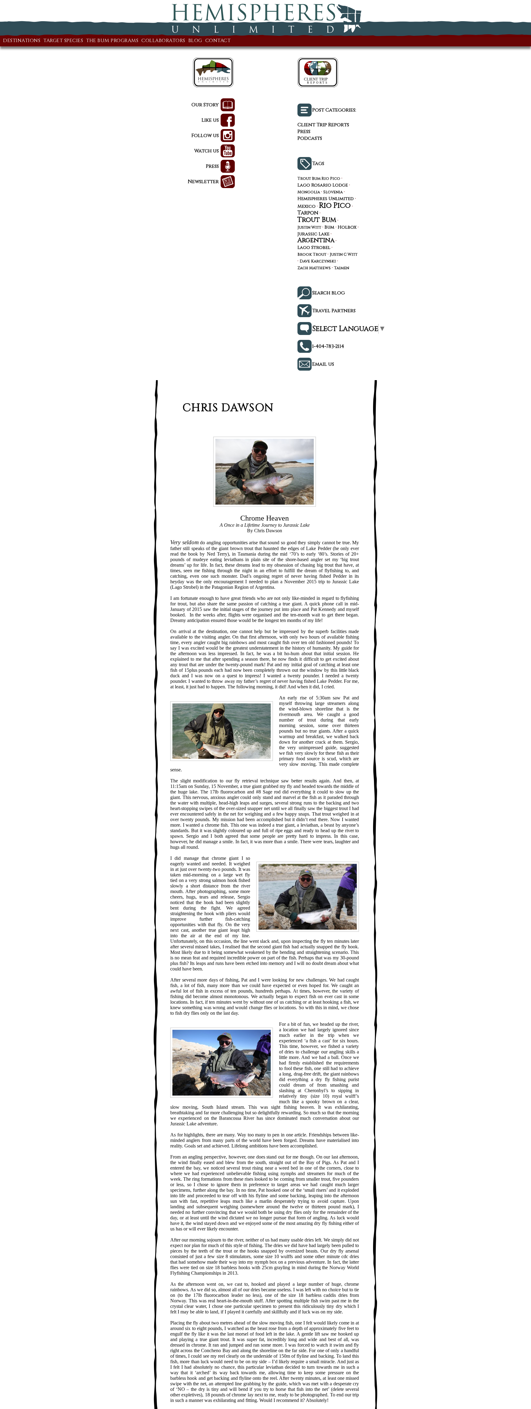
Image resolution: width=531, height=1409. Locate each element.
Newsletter (203, 181)
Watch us (206, 150)
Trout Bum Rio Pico (318, 179)
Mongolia (308, 193)
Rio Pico (335, 205)
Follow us (205, 135)
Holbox (347, 227)
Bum (329, 227)
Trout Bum (316, 219)
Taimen (341, 268)
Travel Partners (334, 310)
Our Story (205, 104)
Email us (323, 364)
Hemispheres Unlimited (325, 199)
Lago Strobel (313, 248)
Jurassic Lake (313, 234)
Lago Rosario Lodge (322, 185)
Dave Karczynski (318, 262)
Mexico (306, 206)
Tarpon (307, 212)
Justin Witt (309, 228)
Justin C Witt (343, 255)
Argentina (315, 240)
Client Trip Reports (323, 124)
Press (212, 166)
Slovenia (333, 193)
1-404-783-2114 (328, 346)
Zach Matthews (314, 268)
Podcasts (309, 138)
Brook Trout (311, 255)
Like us (210, 120)
